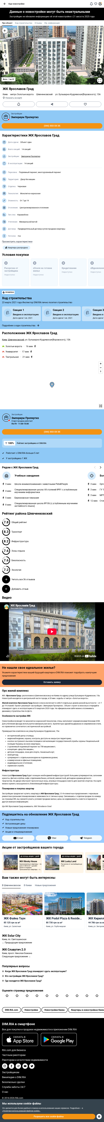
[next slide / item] (99, 56)
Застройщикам (10, 1072)
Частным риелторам (13, 1055)
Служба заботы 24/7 (13, 1087)
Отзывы (38, 23)
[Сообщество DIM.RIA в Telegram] (18, 1066)
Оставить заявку (52, 682)
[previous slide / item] (5, 56)
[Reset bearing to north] (101, 372)
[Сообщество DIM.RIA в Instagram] (4, 1066)
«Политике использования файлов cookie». (21, 1111)
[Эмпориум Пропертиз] (6, 117)
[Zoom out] (101, 368)
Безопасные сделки (13, 1082)
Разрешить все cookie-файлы (49, 1116)
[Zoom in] (101, 364)
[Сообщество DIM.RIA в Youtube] (25, 1066)
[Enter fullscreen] (101, 406)
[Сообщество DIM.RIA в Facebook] (11, 1066)
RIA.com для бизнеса (14, 1050)
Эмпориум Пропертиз (24, 117)
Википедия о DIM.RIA (14, 1077)
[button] (4, 4)
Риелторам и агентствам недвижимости (25, 1059)
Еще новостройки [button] (16, 4)
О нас (5, 1091)
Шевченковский (44, 94)
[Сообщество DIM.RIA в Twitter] (32, 1066)
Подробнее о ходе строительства (18, 325)
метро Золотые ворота (22, 94)
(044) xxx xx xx (52, 126)
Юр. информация (52, 23)
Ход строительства (23, 23)
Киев (5, 94)
